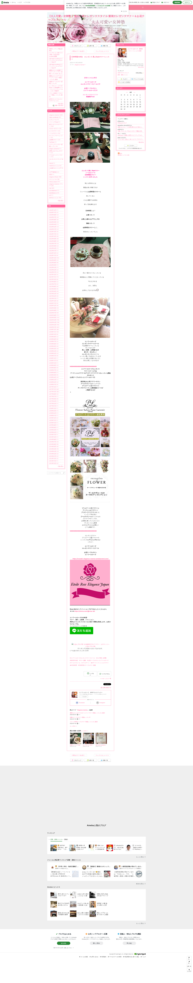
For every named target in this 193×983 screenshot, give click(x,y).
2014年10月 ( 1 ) (53, 437)
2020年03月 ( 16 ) (54, 322)
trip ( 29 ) (51, 188)
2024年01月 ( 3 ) (54, 229)
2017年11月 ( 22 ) (54, 389)
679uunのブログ (122, 123)
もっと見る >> (73, 726)
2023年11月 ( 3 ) (53, 234)
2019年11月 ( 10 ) (54, 332)
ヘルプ (144, 956)
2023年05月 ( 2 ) (54, 246)
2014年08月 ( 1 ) (53, 439)
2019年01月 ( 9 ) (53, 356)
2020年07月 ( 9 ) (54, 313)
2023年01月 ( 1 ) (53, 250)
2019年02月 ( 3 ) (54, 353)
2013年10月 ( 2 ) (53, 463)
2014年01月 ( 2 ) (53, 456)
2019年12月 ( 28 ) (54, 329)
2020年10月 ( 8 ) (54, 305)
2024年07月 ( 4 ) (54, 217)
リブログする (106, 674)
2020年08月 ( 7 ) (54, 310)
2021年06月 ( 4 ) (54, 286)
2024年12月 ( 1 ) (53, 210)
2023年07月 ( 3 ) (54, 243)
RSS (121, 153)
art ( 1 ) (51, 195)
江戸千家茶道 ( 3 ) (54, 172)
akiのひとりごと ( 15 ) (55, 197)
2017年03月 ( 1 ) (53, 401)
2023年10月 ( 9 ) (54, 236)
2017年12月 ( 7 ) (53, 387)
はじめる (63, 943)
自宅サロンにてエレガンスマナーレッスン (56, 100)
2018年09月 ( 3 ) (54, 365)
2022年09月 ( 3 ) (54, 260)
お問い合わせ (94, 956)
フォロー (84, 696)
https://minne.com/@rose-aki (84, 611)
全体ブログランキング (123, 72)
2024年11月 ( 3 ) (53, 212)
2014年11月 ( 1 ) (53, 434)
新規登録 (177, 2)
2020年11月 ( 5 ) (53, 303)
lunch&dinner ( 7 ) (54, 190)
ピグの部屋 (138, 51)
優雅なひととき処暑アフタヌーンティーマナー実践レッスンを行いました (56, 71)
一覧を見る (141, 142)
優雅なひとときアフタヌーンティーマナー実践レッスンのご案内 (87, 713)
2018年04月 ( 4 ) (54, 377)
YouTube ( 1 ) (52, 142)
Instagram (102, 702)
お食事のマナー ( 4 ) (54, 139)
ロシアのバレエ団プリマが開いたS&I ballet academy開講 (56, 54)
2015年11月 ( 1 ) (53, 420)
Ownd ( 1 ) (52, 163)
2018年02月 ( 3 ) (54, 382)
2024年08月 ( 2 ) (54, 215)
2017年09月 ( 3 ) (54, 394)
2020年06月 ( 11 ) (54, 315)
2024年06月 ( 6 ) (54, 219)
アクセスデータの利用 (115, 956)
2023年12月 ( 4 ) (54, 231)
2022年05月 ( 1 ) (53, 265)
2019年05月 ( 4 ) (54, 346)
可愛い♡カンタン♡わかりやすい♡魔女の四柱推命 (131, 131)
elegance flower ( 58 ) (55, 177)
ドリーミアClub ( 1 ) (54, 122)
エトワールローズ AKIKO (135, 49)
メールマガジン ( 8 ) (54, 133)
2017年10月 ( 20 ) (54, 391)
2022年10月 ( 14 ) (54, 258)
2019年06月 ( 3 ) (54, 344)
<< (127, 92)
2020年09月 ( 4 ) (54, 308)
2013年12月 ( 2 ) (53, 458)
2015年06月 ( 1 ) (53, 427)
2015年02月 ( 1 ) (53, 432)
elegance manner (79, 64)
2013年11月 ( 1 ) (53, 461)
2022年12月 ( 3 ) (53, 253)
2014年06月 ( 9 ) (54, 444)
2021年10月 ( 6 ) (53, 279)
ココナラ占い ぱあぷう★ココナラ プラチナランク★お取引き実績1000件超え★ (131, 139)
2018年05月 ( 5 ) (53, 375)
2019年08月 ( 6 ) (53, 339)
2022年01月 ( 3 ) (54, 272)
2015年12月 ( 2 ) (53, 418)
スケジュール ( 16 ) (54, 179)
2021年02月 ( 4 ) (54, 296)
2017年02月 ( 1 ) (53, 403)
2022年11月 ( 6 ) (53, 255)
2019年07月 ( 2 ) (53, 341)
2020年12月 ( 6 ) (53, 301)
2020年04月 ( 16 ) (54, 320)
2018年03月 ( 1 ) (53, 379)
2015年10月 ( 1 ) (53, 422)
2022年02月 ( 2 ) (54, 270)
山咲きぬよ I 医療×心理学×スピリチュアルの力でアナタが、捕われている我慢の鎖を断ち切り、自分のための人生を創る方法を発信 (131, 135)
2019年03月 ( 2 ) (54, 351)
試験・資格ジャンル (123, 74)
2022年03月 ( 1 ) (54, 267)
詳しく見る (96, 943)
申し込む (129, 943)
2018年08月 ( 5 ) (53, 367)
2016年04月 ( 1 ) (53, 411)
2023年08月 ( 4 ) (54, 241)
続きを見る (141, 67)
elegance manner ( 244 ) (56, 115)
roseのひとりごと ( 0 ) (55, 165)
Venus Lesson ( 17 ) (54, 181)
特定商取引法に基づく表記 (132, 956)
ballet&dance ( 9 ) (54, 193)
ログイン (187, 2)
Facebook (82, 702)
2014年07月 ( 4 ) (54, 442)
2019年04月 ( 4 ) (54, 348)
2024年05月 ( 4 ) (54, 222)
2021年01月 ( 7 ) (53, 298)
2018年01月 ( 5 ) (53, 384)
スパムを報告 (84, 956)
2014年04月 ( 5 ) (54, 449)
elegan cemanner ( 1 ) (55, 148)
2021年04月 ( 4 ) (54, 291)
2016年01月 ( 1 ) (53, 415)
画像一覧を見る (59, 105)
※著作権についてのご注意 (123, 155)
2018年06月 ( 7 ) (53, 372)
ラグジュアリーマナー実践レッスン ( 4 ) (56, 145)
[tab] (56, 839)
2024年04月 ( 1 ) (54, 224)
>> (134, 92)
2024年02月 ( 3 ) (54, 227)
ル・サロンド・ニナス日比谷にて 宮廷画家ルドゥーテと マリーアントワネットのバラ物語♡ (56, 88)
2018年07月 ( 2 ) (53, 370)
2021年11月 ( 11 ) (54, 277)
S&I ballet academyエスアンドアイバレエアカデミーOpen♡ (56, 60)
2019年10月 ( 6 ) (53, 334)
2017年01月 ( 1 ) (53, 406)
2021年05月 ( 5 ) (53, 289)
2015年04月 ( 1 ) (53, 430)
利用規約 (103, 956)
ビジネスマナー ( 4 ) (54, 131)
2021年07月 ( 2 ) (53, 284)
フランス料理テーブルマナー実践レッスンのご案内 (84, 721)
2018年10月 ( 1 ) (53, 363)
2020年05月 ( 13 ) (54, 317)
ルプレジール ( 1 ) (54, 119)
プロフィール (131, 51)
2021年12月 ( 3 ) (53, 274)
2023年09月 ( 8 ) (54, 238)
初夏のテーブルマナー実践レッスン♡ (80, 717)
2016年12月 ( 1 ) (53, 408)
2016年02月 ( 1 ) (53, 413)
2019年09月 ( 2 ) (53, 336)
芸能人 (66, 839)
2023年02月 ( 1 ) (54, 248)
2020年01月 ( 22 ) (54, 327)
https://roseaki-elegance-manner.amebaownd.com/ (90, 559)
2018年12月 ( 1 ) (53, 358)
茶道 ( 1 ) (51, 174)
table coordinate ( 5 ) (55, 117)
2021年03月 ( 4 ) (54, 293)
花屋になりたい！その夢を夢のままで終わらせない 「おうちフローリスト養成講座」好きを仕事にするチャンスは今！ (131, 127)
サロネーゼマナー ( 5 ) (55, 128)
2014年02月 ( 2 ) (54, 454)
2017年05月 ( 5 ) (53, 399)
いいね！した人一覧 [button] (105, 678)
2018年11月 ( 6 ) (53, 360)
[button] (144, 6)
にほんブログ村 (90, 646)
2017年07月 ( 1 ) (53, 396)
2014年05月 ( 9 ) (54, 446)
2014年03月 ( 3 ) (54, 451)
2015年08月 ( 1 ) (53, 425)
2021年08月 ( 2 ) (53, 281)
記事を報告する (107, 687)
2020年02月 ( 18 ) (54, 324)
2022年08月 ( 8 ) (54, 262)
